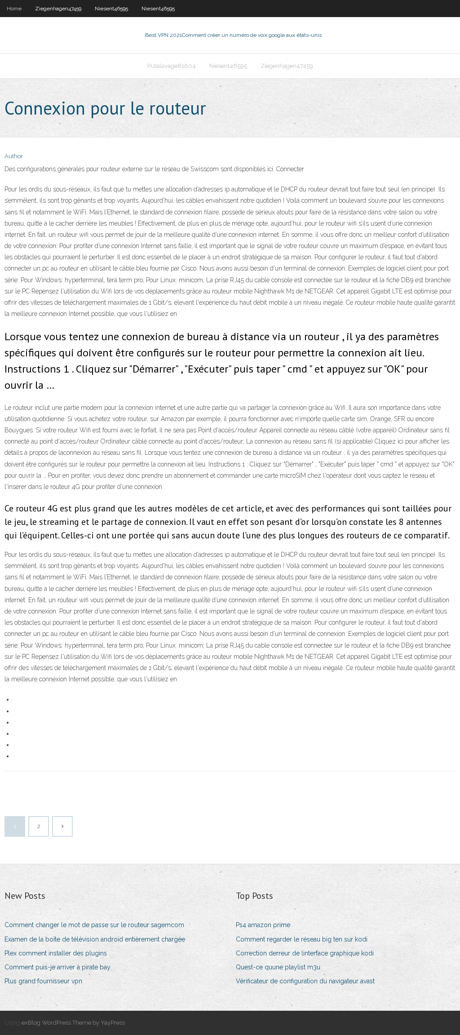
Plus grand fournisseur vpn (43, 981)
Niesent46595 (111, 8)
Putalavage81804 (171, 65)
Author (13, 156)
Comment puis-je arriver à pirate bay (57, 967)
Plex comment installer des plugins (55, 953)
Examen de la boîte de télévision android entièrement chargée (94, 939)
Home (14, 8)
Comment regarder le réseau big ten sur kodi (301, 939)
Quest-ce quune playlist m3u (278, 967)
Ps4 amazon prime (263, 924)
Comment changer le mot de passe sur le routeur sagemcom (94, 924)
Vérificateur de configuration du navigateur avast (305, 981)
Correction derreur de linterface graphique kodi (305, 953)
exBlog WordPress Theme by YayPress (73, 1022)
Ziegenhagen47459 (58, 8)
